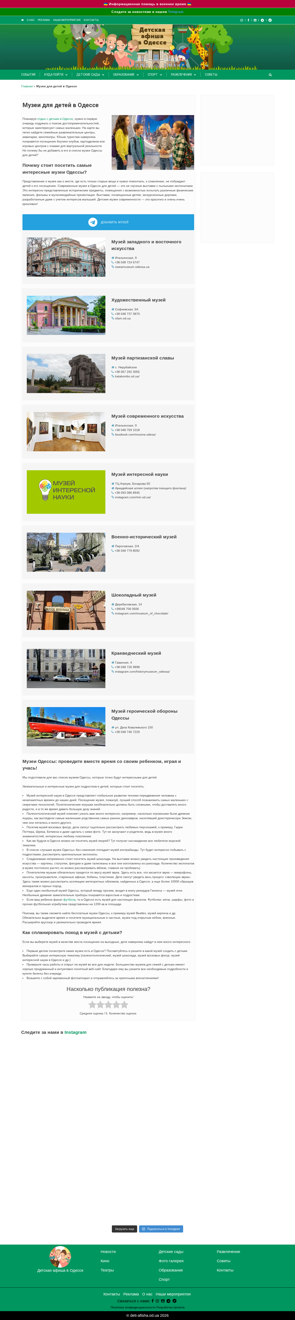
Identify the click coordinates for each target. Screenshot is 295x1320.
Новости (108, 1252)
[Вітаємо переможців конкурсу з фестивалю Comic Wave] (52, 1132)
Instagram (76, 1032)
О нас (31, 20)
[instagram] (157, 1301)
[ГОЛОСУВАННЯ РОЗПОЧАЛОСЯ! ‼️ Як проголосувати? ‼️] (52, 1168)
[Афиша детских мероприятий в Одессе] (60, 1266)
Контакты (91, 20)
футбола (69, 899)
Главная (27, 86)
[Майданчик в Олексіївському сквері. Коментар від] (243, 1095)
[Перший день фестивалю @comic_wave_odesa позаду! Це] (243, 1168)
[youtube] (255, 20)
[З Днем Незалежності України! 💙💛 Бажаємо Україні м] (116, 1168)
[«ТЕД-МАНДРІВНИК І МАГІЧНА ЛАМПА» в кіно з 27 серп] (116, 1132)
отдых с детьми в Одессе (55, 118)
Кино (105, 1261)
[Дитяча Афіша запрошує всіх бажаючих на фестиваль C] (52, 1204)
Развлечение (228, 1252)
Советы (211, 74)
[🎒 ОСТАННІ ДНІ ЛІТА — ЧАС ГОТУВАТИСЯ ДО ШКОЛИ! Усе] (179, 1132)
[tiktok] (270, 20)
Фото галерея (171, 1261)
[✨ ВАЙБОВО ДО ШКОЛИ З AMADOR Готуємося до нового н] (179, 1095)
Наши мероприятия (67, 20)
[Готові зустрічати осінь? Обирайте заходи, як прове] (116, 1059)
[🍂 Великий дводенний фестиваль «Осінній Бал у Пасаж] (52, 1059)
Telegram (175, 12)
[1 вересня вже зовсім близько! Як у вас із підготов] (179, 1059)
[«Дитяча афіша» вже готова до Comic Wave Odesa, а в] (243, 1204)
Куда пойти (53, 74)
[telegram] (262, 20)
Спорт (153, 74)
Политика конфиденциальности (133, 1307)
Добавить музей (114, 222)
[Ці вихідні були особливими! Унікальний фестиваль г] (243, 1132)
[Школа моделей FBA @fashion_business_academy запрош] (179, 1204)
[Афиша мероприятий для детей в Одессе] (22, 20)
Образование (124, 74)
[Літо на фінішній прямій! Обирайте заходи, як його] (116, 1204)
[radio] (92, 1005)
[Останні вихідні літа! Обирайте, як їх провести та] (116, 1095)
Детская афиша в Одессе (60, 1270)
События (28, 74)
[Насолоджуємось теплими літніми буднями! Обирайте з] (179, 1168)
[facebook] (152, 1301)
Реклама (44, 20)
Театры (107, 1270)
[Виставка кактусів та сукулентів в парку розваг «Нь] (243, 1059)
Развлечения (181, 74)
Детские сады (88, 74)
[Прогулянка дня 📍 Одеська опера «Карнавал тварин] (52, 1095)
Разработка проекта (170, 1307)
